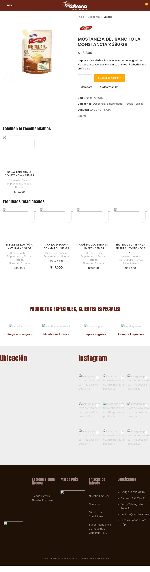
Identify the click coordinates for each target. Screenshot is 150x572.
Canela (63, 253)
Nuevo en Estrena (19, 263)
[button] (90, 387)
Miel (25, 253)
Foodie (129, 103)
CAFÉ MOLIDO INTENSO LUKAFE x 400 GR (93, 246)
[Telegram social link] (105, 116)
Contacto (94, 504)
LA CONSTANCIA (100, 109)
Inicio (81, 16)
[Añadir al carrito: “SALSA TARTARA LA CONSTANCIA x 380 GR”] (31, 146)
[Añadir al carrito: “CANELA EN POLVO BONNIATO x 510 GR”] (68, 219)
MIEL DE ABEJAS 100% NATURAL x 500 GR (19, 246)
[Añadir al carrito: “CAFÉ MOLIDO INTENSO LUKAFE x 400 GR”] (105, 219)
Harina (137, 256)
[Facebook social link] (88, 116)
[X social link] (92, 116)
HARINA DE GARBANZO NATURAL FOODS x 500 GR (130, 248)
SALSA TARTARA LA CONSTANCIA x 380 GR (19, 173)
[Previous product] (138, 17)
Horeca (19, 187)
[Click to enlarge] (9, 77)
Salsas (108, 16)
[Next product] (145, 17)
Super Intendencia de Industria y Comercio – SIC (100, 528)
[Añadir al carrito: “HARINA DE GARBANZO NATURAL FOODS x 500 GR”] (142, 219)
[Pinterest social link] (96, 116)
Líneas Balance (130, 263)
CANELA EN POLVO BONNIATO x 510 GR (56, 246)
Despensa (94, 16)
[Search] (19, 5)
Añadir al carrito (109, 78)
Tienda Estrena (41, 495)
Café (86, 253)
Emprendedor (115, 103)
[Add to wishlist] (31, 140)
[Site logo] (75, 5)
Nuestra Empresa (42, 500)
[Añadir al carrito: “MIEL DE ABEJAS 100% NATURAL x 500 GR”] (31, 219)
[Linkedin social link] (100, 116)
